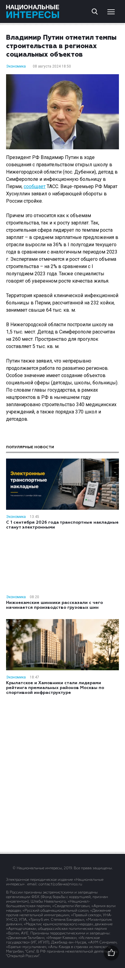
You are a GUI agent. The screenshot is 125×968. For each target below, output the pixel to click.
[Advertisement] (62, 773)
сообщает (35, 186)
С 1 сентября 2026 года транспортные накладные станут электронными (62, 524)
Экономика (16, 66)
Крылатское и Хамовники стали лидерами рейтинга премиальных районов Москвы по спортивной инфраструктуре (55, 688)
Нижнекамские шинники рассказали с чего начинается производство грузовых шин (54, 605)
